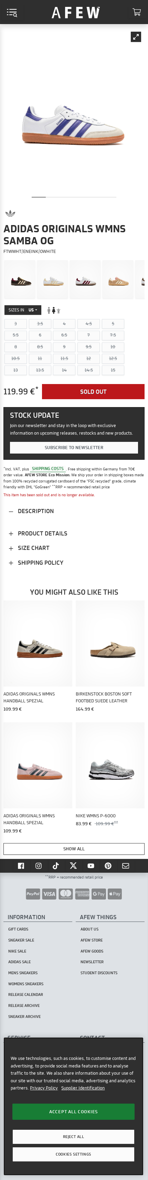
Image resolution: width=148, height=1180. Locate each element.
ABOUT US (89, 929)
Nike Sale (17, 951)
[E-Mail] (126, 865)
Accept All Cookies (73, 1111)
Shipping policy (40, 562)
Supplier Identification (83, 1088)
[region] (73, 1106)
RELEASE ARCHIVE (24, 1005)
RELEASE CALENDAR (25, 994)
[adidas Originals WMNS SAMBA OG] (19, 279)
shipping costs (48, 468)
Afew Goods (92, 951)
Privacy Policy (44, 1088)
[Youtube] (91, 865)
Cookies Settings (73, 1154)
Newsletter (92, 961)
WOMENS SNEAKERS (25, 983)
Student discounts (99, 972)
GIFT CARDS (18, 929)
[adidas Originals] (10, 213)
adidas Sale (19, 961)
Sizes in (21, 309)
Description (35, 510)
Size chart (33, 547)
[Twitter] (74, 865)
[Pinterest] (109, 865)
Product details (42, 533)
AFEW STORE (76, 12)
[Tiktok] (57, 865)
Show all (74, 848)
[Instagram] (39, 865)
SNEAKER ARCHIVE (24, 1016)
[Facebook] (21, 865)
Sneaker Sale (21, 940)
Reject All (73, 1136)
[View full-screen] (136, 37)
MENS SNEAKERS (23, 972)
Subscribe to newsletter (74, 447)
